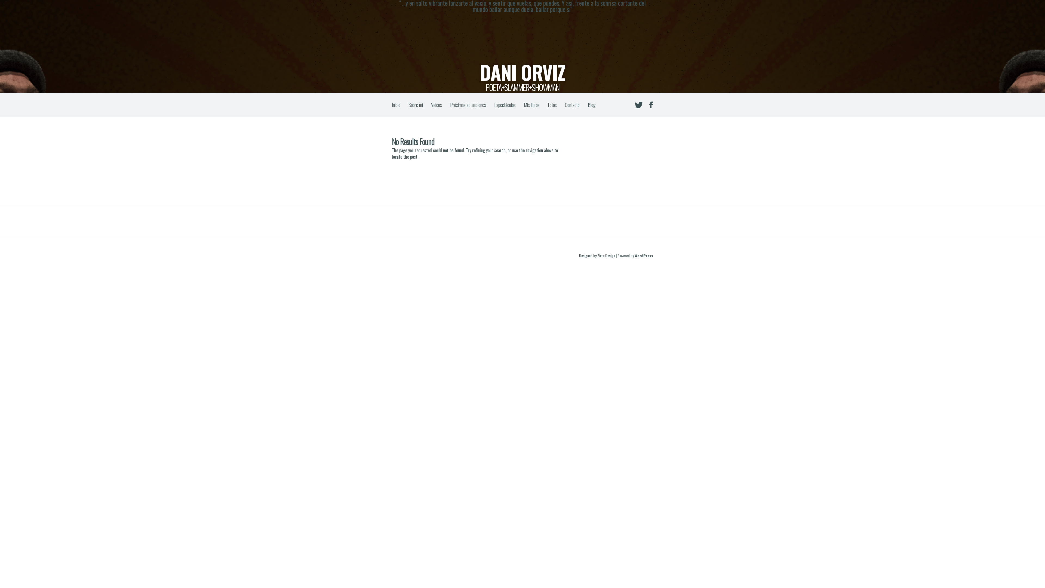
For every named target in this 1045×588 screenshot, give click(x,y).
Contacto (572, 104)
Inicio (396, 104)
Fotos (552, 104)
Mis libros (532, 104)
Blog (592, 104)
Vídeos (436, 104)
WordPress (644, 255)
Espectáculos (505, 104)
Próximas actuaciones (468, 104)
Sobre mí (415, 104)
